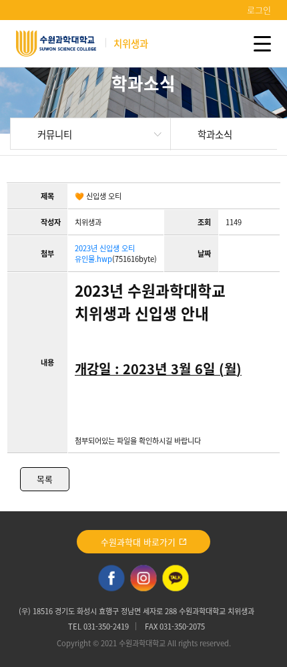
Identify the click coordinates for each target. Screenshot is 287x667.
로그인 (259, 9)
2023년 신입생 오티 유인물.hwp (105, 254)
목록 (45, 479)
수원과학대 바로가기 (139, 541)
